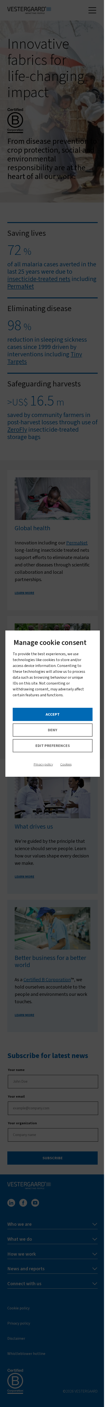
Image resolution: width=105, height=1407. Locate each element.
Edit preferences (52, 745)
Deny (52, 730)
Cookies (66, 764)
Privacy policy (43, 764)
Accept (53, 714)
